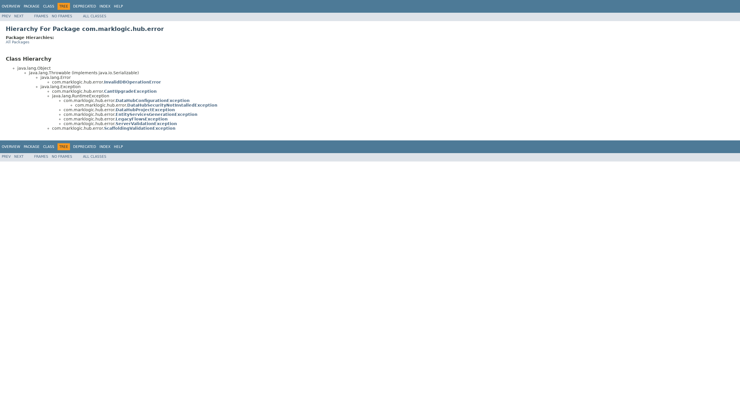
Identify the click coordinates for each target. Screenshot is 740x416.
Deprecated (84, 6)
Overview (11, 6)
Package (32, 6)
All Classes (94, 16)
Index (104, 6)
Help (118, 6)
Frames (41, 16)
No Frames (62, 16)
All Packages (17, 42)
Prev (6, 16)
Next (18, 16)
